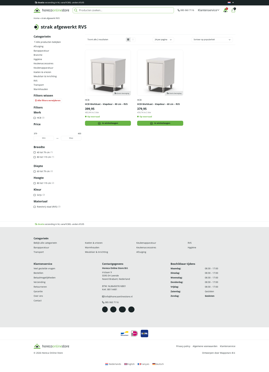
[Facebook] (105, 309)
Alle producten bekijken (48, 42)
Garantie (38, 291)
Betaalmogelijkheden (45, 277)
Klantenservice (227, 346)
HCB (87, 99)
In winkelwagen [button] (110, 123)
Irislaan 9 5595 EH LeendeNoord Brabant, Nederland (116, 275)
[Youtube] (122, 309)
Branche (38, 54)
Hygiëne (38, 59)
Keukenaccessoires (43, 63)
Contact (38, 300)
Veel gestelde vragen (44, 268)
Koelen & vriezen (42, 72)
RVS (36, 80)
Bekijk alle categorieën (45, 242)
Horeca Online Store (52, 352)
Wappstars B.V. (227, 352)
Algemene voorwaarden (205, 346)
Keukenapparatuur (43, 67)
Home (36, 18)
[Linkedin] (131, 309)
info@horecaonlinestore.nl (119, 296)
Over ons (38, 295)
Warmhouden (41, 89)
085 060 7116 (187, 10)
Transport (39, 84)
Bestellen (38, 272)
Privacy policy (183, 346)
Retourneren (40, 286)
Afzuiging (38, 46)
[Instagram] (113, 309)
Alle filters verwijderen (49, 100)
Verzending (39, 282)
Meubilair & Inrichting (45, 76)
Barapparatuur (41, 50)
